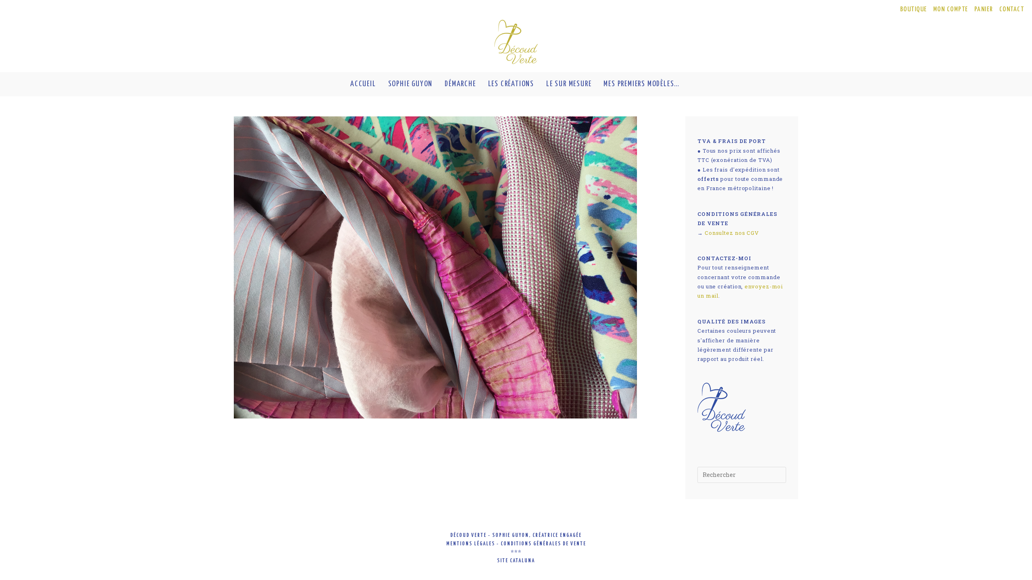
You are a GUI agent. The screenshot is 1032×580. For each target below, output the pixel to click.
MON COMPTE (950, 9)
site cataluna (516, 560)
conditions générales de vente (543, 544)
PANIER (983, 9)
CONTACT (1011, 9)
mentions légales (470, 544)
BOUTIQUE (913, 9)
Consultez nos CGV (732, 232)
